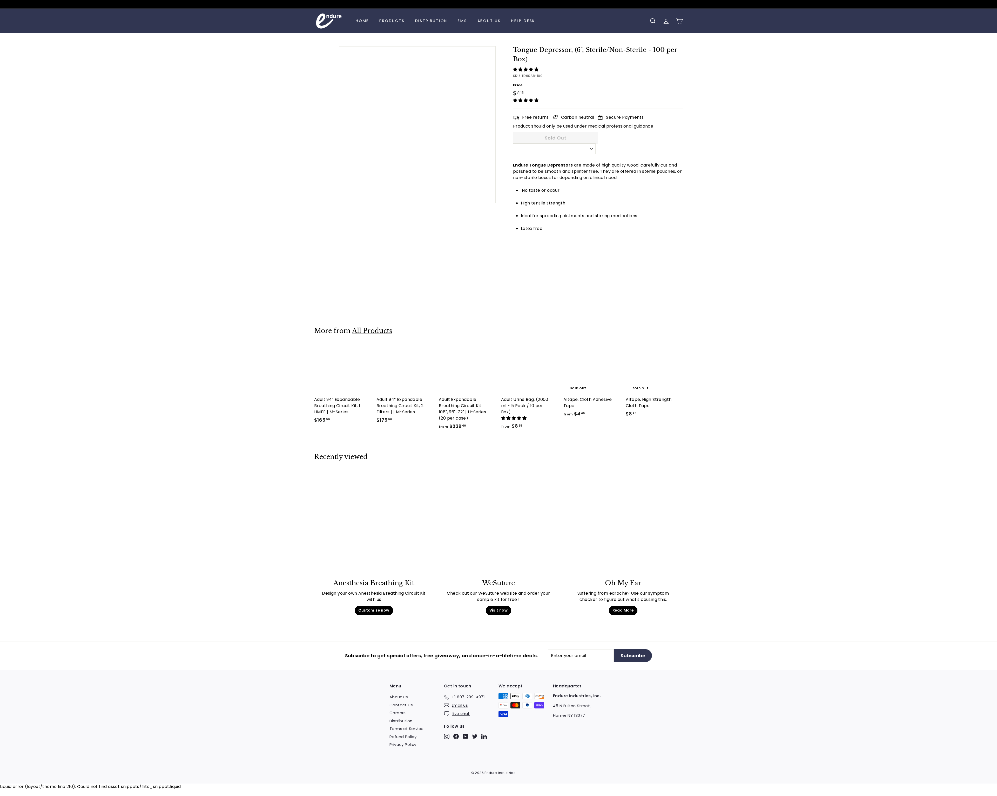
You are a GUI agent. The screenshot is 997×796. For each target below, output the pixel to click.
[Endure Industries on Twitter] (474, 736)
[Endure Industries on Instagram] (446, 736)
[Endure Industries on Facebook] (456, 736)
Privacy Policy (402, 744)
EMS (462, 20)
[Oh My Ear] (623, 545)
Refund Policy (402, 736)
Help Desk (523, 20)
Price (517, 85)
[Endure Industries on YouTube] (465, 736)
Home (362, 20)
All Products (372, 331)
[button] (526, 69)
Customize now (373, 610)
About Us (489, 20)
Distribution (431, 20)
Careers (397, 712)
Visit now (498, 610)
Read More (623, 610)
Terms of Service (406, 728)
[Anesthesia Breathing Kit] (374, 545)
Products (392, 20)
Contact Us (401, 705)
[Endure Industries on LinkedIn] (484, 736)
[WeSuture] (498, 545)
